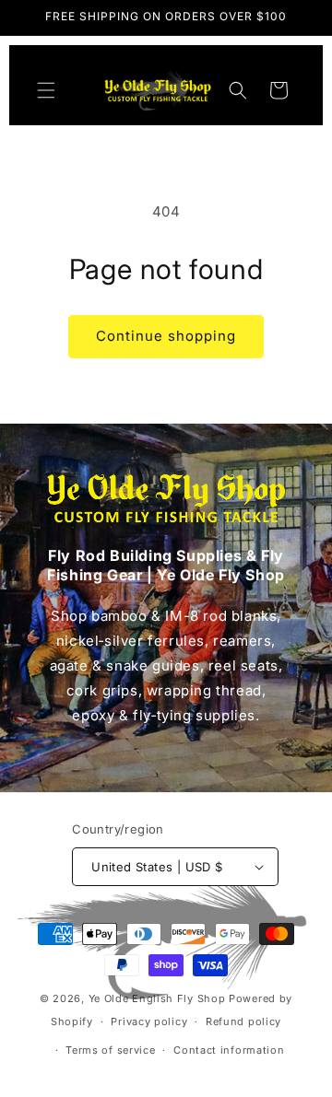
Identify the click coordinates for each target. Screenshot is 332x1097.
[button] (46, 90)
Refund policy (243, 1021)
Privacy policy (149, 1021)
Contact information (228, 1050)
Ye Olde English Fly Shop (157, 998)
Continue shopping (166, 335)
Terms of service (110, 1050)
